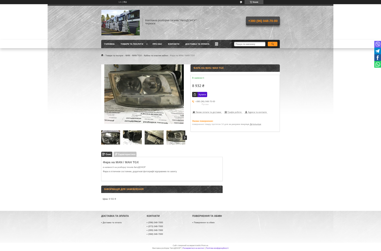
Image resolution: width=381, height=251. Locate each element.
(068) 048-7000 (155, 234)
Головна (109, 44)
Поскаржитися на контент (193, 248)
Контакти (173, 44)
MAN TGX (137, 55)
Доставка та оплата (197, 44)
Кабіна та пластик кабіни (156, 55)
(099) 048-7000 (155, 230)
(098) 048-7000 (155, 222)
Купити (202, 94)
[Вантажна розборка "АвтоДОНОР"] (120, 22)
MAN (127, 55)
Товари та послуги (132, 44)
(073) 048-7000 (155, 226)
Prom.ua (204, 245)
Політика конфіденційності (217, 248)
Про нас (157, 44)
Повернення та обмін (204, 222)
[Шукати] (272, 44)
